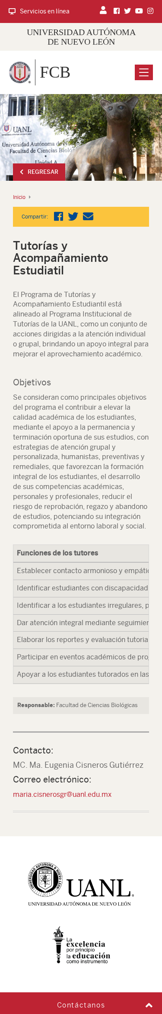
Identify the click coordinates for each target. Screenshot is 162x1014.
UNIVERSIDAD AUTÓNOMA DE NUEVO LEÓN (81, 36)
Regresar (43, 172)
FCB (55, 72)
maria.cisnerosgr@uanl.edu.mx (62, 794)
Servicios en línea (45, 11)
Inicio (19, 197)
